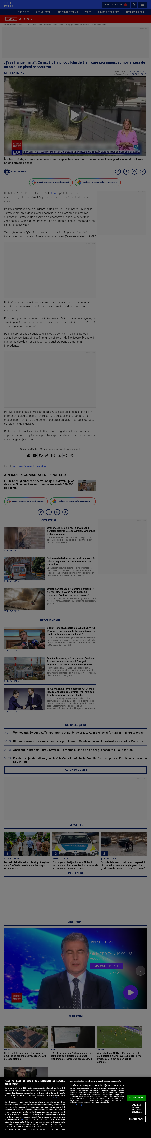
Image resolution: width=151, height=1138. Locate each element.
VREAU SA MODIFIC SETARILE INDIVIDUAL (136, 1108)
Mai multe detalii (54, 1098)
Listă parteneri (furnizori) (79, 1105)
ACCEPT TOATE (136, 1097)
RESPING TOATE (136, 1119)
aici (22, 1119)
